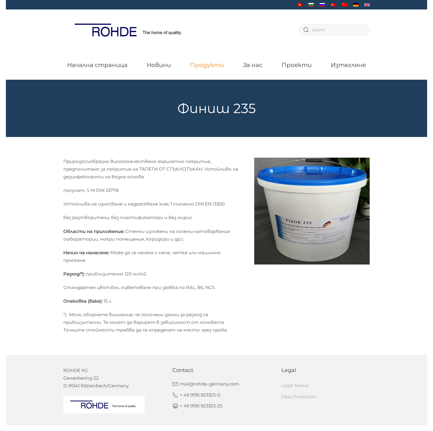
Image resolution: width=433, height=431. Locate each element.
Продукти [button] (207, 64)
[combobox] (334, 29)
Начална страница (97, 64)
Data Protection (298, 396)
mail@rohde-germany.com (209, 384)
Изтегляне (348, 64)
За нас (252, 64)
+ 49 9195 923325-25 (201, 406)
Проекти (297, 64)
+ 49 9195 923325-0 (200, 395)
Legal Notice (295, 385)
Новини (159, 64)
